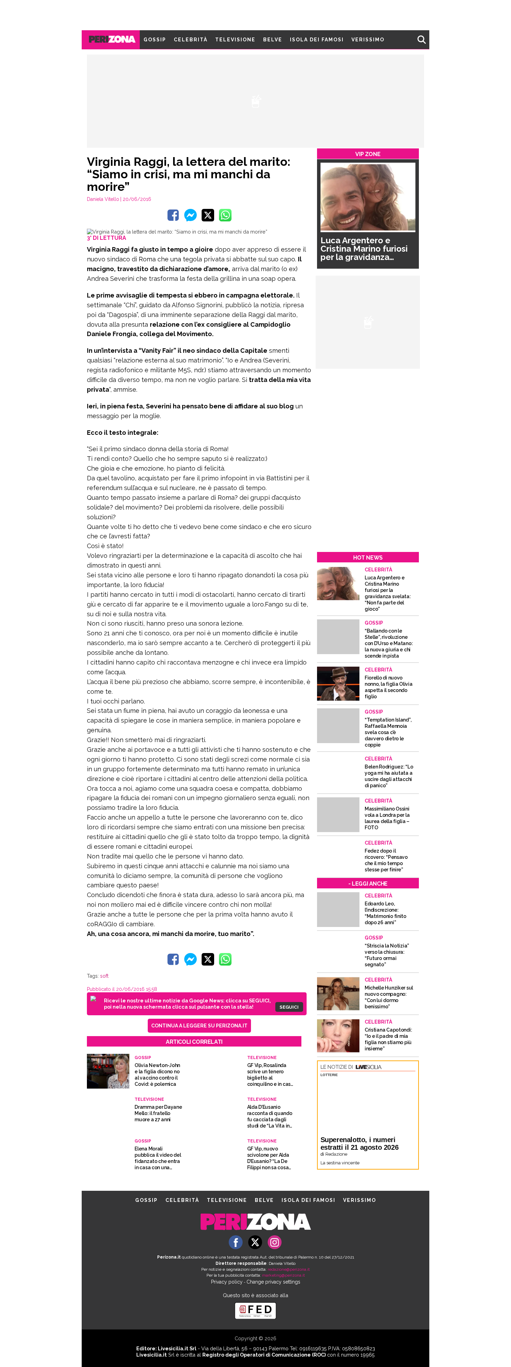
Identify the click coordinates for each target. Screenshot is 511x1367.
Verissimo (367, 39)
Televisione (235, 39)
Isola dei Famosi (317, 39)
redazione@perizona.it (289, 1269)
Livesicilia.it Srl (177, 1348)
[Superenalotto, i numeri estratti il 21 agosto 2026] (368, 1105)
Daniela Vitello (103, 199)
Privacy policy (227, 1282)
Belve (272, 39)
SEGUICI (289, 1007)
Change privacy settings (273, 1282)
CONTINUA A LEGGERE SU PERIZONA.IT (199, 1025)
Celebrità (191, 39)
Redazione (336, 1154)
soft (104, 976)
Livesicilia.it (151, 1355)
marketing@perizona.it (283, 1275)
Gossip (155, 39)
